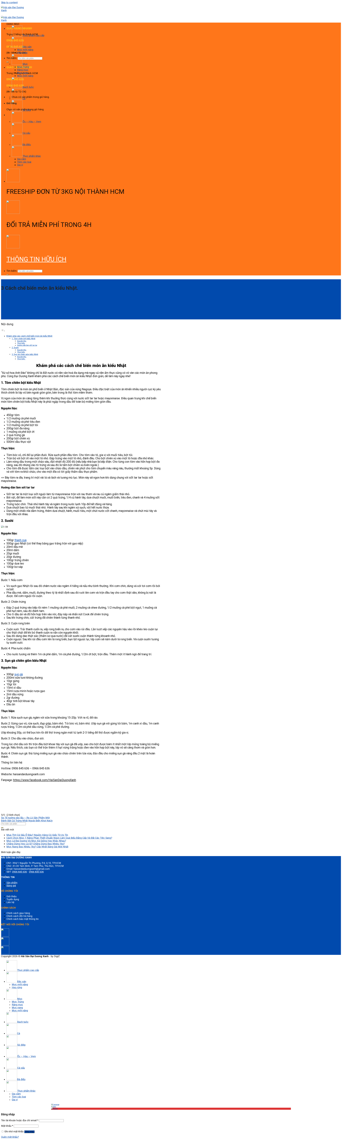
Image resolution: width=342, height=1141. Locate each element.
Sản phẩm (11, 882)
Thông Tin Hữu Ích (8, 280)
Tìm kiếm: (11, 270)
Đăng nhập (29, 1132)
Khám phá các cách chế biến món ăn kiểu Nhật (29, 336)
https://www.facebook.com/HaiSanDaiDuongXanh (44, 780)
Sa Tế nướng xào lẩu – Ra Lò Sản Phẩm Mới (25, 817)
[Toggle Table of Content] (3, 330)
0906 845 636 (19, 871)
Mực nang (22, 72)
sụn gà (18, 674)
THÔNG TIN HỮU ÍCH (36, 259)
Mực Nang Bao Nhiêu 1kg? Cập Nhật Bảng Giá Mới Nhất (37, 846)
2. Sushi (15, 347)
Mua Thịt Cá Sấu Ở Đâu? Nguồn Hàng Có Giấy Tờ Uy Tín (37, 834)
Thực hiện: (21, 343)
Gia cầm (21, 159)
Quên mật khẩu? (10, 1137)
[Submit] (7, 274)
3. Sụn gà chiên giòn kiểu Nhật (25, 354)
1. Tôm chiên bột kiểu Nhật (23, 338)
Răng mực (22, 69)
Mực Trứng (23, 66)
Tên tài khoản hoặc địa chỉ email (19, 1120)
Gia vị (20, 164)
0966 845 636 (36, 871)
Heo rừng (22, 52)
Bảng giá (11, 885)
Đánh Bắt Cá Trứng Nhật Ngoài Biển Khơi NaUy (27, 820)
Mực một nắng (25, 49)
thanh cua (20, 540)
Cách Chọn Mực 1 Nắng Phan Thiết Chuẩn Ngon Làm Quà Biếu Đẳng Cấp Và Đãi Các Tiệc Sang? (59, 837)
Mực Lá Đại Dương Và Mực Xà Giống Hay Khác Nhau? (36, 840)
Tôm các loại (24, 161)
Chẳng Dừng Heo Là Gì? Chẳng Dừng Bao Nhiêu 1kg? (35, 843)
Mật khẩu (7, 1125)
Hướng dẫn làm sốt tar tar (27, 345)
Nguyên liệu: (21, 341)
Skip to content (9, 2)
